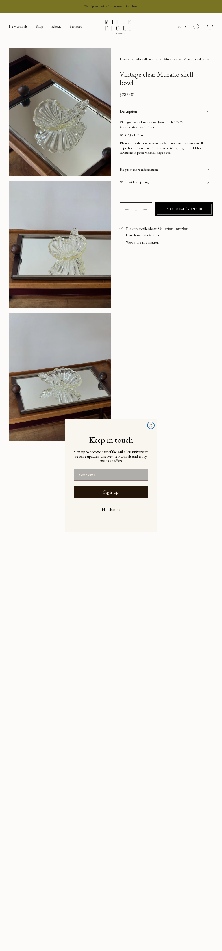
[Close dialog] (150, 425)
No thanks (111, 509)
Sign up (111, 492)
